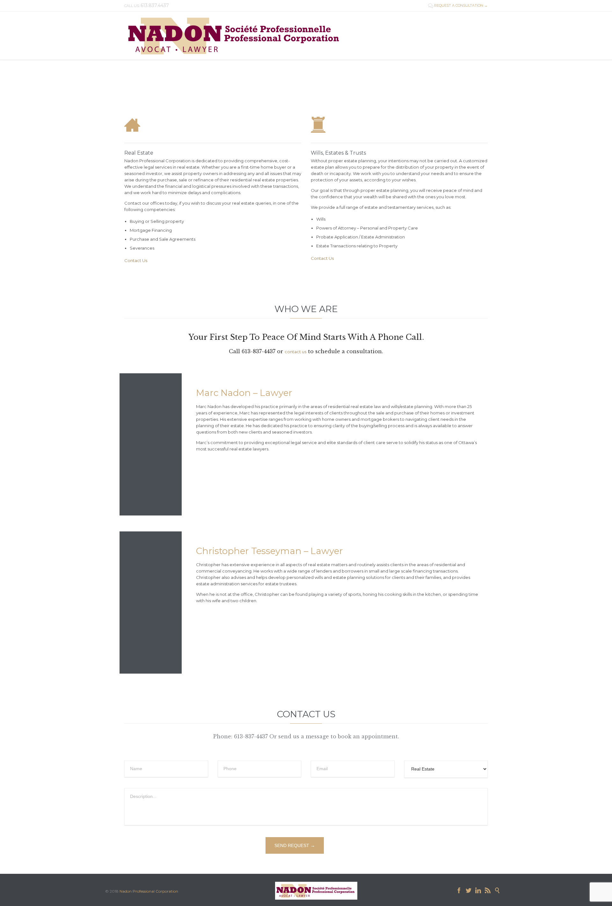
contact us (295, 351)
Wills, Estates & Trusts (338, 153)
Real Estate (138, 153)
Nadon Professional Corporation (149, 891)
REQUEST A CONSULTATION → (458, 5)
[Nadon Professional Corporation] (235, 35)
